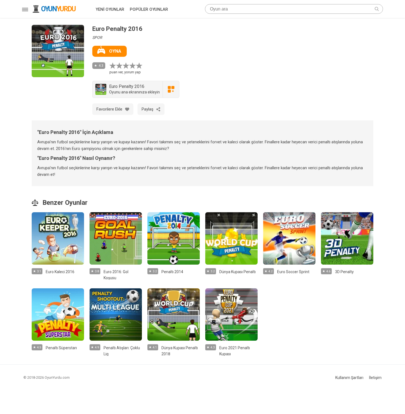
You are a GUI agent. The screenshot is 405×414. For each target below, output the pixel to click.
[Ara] (376, 9)
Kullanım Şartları (349, 377)
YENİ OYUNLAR (110, 9)
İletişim (375, 377)
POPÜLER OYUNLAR (149, 9)
